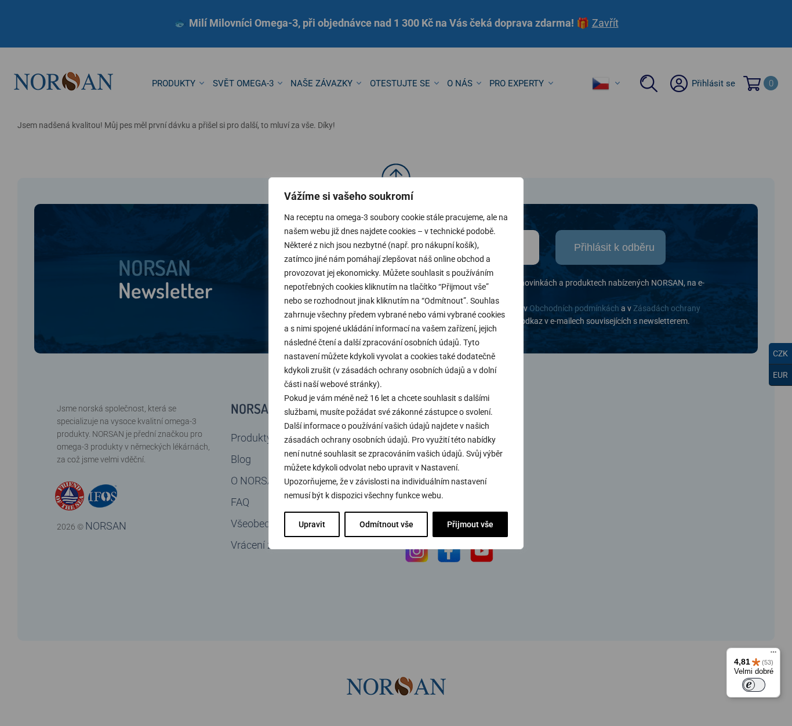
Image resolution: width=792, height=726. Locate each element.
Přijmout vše (470, 524)
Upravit (312, 524)
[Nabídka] (773, 655)
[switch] (753, 685)
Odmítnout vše (386, 524)
